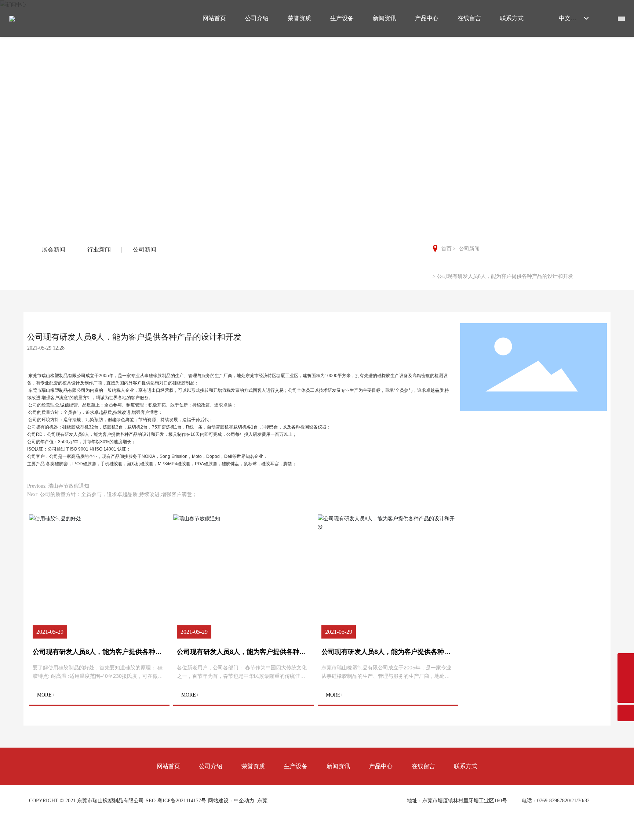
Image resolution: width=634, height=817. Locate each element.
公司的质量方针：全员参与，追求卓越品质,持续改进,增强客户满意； (118, 494)
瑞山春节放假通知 (68, 486)
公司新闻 (469, 249)
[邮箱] (625, 661)
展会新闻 (53, 249)
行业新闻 (99, 249)
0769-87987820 (553, 800)
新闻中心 (317, 113)
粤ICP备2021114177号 (181, 800)
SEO (151, 800)
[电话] (625, 678)
